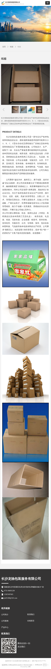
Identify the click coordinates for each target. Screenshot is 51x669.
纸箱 (11, 47)
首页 (4, 47)
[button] (47, 3)
